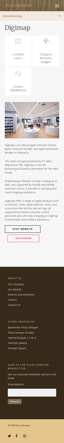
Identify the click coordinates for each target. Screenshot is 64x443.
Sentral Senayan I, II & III (22, 337)
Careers (12, 299)
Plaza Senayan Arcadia (21, 332)
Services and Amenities (21, 294)
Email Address (16, 384)
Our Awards (14, 289)
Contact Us (14, 305)
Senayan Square (17, 348)
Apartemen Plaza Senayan (23, 327)
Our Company (16, 284)
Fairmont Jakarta (17, 343)
